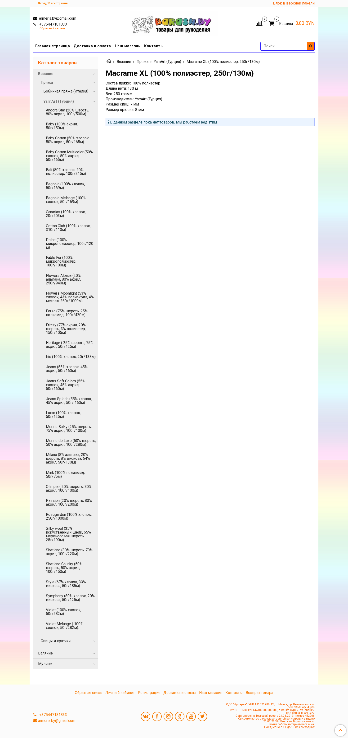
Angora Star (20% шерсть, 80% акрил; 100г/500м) (67, 112)
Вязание (124, 61)
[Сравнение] (259, 23)
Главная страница (52, 46)
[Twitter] (202, 716)
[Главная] (109, 61)
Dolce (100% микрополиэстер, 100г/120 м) (69, 244)
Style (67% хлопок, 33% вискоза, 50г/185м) (66, 584)
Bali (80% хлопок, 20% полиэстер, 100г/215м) (66, 172)
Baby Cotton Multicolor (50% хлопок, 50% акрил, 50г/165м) (69, 156)
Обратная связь (88, 692)
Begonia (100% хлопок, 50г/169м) (65, 186)
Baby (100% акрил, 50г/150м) (62, 126)
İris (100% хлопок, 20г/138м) (71, 356)
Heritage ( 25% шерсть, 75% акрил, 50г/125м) (69, 344)
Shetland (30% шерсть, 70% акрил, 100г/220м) (69, 552)
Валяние (45, 653)
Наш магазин (128, 46)
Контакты (154, 46)
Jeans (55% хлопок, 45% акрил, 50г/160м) (67, 369)
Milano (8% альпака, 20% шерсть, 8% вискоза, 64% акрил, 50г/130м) (68, 458)
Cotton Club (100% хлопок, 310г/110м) (68, 228)
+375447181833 (52, 24)
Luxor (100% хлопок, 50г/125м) (63, 415)
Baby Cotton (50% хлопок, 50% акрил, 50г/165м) (67, 140)
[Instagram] (168, 716)
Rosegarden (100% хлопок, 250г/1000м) (69, 516)
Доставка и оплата (92, 46)
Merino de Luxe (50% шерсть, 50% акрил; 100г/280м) (71, 442)
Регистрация (149, 692)
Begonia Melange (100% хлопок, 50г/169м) (66, 200)
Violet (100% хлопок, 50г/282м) (63, 612)
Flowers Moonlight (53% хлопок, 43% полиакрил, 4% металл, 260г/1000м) (70, 297)
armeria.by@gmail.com (57, 18)
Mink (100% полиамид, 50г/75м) (65, 474)
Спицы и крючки (56, 641)
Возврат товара (259, 692)
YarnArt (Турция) (167, 61)
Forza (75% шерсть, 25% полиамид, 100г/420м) (67, 313)
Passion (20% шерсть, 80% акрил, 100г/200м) (69, 502)
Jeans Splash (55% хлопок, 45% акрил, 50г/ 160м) (69, 401)
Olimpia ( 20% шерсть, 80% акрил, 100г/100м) (69, 488)
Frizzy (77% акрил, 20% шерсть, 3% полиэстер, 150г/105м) (66, 329)
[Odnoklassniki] (179, 716)
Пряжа (142, 61)
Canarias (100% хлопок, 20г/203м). (66, 214)
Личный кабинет (120, 692)
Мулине (45, 664)
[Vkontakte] (145, 716)
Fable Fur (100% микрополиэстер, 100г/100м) (61, 261)
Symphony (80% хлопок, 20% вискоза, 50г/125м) (70, 598)
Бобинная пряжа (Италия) (65, 91)
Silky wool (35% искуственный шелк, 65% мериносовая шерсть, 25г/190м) (68, 534)
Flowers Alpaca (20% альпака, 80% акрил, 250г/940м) (63, 279)
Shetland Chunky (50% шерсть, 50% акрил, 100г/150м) (64, 568)
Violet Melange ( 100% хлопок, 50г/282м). (64, 626)
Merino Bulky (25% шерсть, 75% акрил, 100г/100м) (69, 428)
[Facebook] (157, 716)
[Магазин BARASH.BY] (174, 22)
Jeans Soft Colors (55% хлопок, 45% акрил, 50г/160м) (65, 385)
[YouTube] (191, 716)
